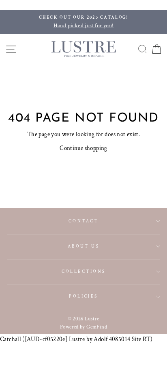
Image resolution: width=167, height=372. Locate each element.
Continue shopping (83, 148)
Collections (84, 271)
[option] (83, 22)
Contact (83, 221)
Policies (83, 296)
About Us (84, 246)
